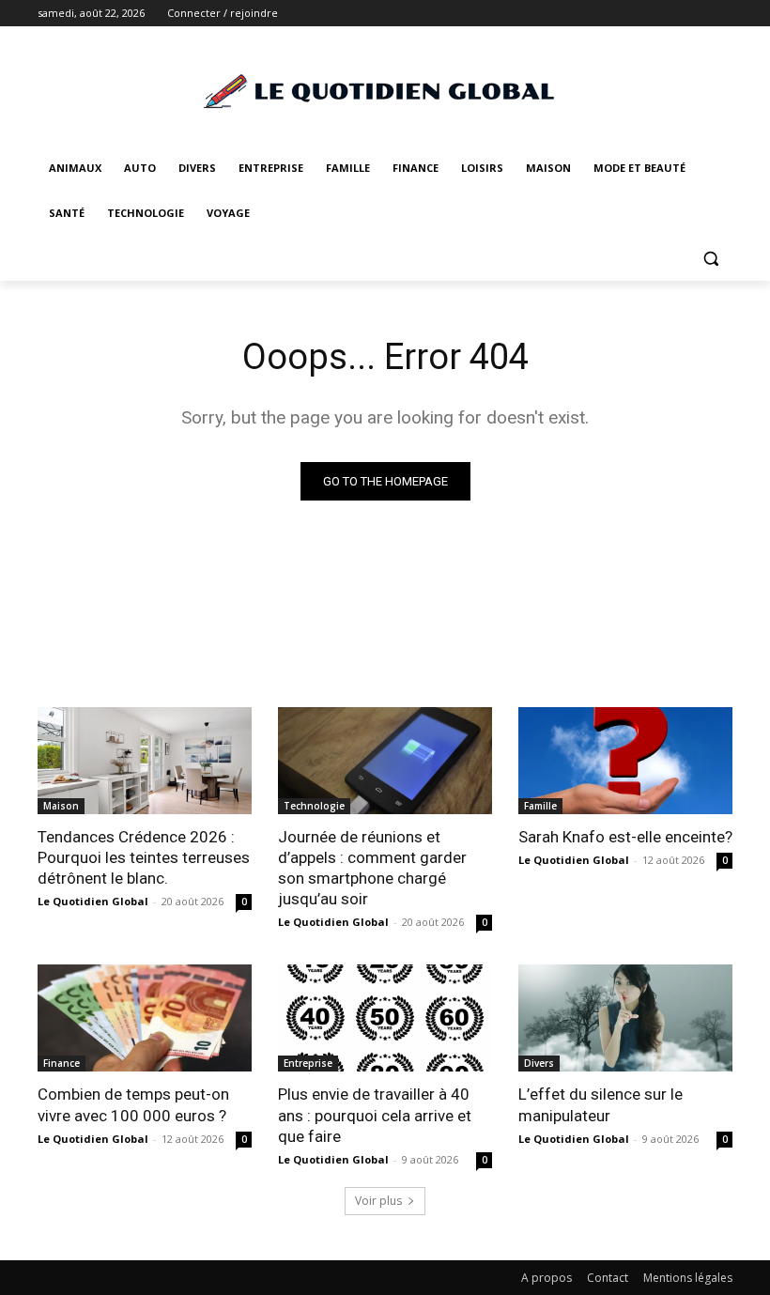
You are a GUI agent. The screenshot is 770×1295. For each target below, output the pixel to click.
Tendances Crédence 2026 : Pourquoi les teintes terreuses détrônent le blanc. (144, 857)
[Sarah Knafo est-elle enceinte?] (625, 760)
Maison (61, 805)
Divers (539, 1063)
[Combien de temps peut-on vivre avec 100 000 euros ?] (145, 1017)
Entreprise (308, 1063)
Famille (540, 805)
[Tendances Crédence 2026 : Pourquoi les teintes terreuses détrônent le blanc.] (145, 760)
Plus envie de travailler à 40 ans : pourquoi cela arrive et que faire (374, 1115)
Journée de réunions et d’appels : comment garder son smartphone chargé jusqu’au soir (372, 867)
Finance (61, 1063)
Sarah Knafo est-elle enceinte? (625, 836)
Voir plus (378, 1201)
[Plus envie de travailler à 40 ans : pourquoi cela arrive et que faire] (385, 1017)
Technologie (314, 805)
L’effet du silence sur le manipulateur (600, 1104)
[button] (710, 259)
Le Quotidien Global (93, 901)
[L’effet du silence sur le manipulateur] (625, 1017)
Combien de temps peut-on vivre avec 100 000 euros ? (133, 1104)
